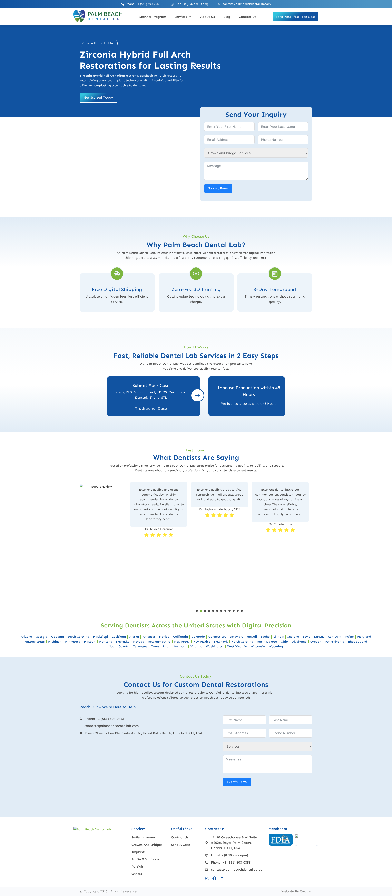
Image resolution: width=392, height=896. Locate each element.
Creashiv (306, 891)
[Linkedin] (221, 878)
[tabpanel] (158, 544)
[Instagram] (207, 878)
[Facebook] (214, 878)
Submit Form (218, 188)
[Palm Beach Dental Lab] (98, 21)
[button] (183, 16)
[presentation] (197, 611)
